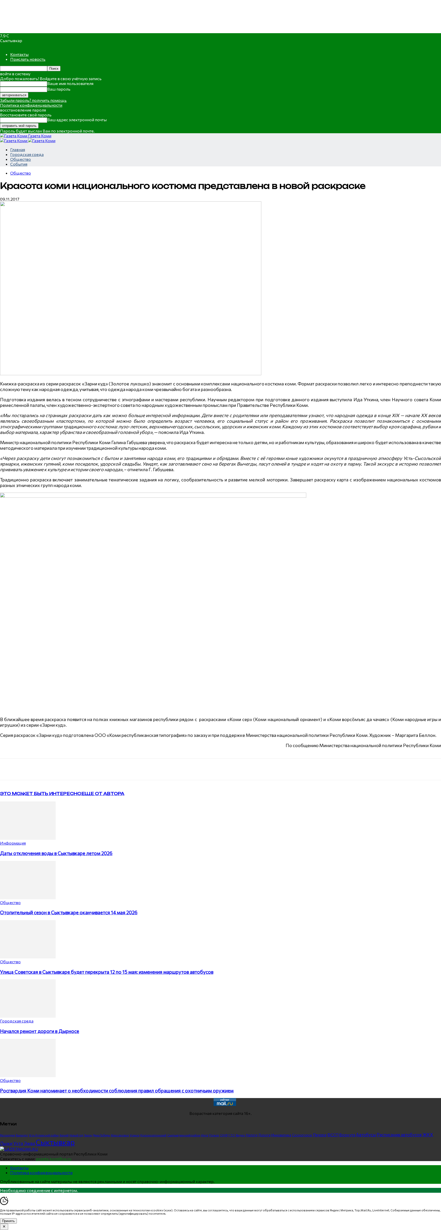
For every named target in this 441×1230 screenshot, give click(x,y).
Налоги (252, 1135)
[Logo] (14, 140)
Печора (319, 1134)
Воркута (347, 1134)
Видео (240, 1135)
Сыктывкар (55, 1142)
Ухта (18, 1143)
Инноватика (281, 1135)
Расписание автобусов (399, 1134)
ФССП (332, 1134)
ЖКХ (427, 1134)
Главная (17, 149)
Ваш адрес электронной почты (77, 119)
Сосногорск (302, 1135)
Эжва (29, 1143)
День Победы (101, 1135)
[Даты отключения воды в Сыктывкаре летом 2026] (28, 838)
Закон (88, 1135)
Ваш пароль (58, 89)
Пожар (214, 1135)
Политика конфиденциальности (31, 105)
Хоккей (64, 1135)
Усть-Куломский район (44, 1135)
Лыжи (6, 1143)
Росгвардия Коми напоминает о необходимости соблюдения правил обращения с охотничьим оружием (117, 1090)
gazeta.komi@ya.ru (53, 1158)
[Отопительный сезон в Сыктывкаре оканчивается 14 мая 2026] (28, 897)
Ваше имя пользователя (70, 83)
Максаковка (120, 1135)
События (18, 164)
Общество (20, 159)
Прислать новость (27, 59)
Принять (8, 1221)
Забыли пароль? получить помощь (33, 100)
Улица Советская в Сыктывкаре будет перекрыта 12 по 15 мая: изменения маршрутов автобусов (106, 972)
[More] (106, 769)
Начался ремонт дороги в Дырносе (39, 1031)
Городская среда (27, 154)
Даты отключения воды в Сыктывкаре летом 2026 (56, 853)
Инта (204, 1135)
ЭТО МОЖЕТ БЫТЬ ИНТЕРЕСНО (40, 793)
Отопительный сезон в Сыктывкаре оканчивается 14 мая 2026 (69, 912)
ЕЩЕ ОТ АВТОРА (102, 793)
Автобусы (366, 1134)
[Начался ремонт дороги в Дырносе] (28, 1016)
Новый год (76, 1135)
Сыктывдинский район (183, 1135)
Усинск (135, 1135)
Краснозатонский (153, 1135)
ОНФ (224, 1135)
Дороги (264, 1135)
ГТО (231, 1135)
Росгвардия (7, 1135)
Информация (13, 843)
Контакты (19, 54)
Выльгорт (22, 1135)
